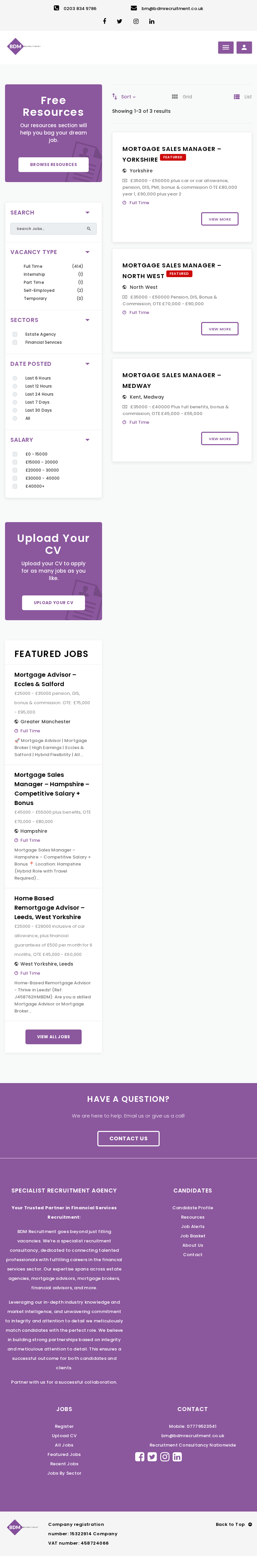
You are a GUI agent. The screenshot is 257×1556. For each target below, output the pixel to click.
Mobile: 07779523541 (193, 1426)
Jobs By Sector (64, 1473)
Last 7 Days (37, 402)
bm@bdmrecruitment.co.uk (172, 8)
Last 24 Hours (39, 394)
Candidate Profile (192, 1208)
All (27, 418)
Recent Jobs (64, 1464)
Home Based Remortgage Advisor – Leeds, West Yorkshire (49, 907)
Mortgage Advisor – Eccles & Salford (45, 679)
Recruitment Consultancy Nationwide (193, 1445)
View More (220, 219)
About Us (192, 1245)
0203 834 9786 (80, 8)
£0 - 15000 (36, 454)
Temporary (35, 298)
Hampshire (33, 831)
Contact (193, 1254)
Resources (192, 1217)
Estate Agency (40, 334)
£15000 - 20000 (41, 462)
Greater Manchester (45, 721)
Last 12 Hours (38, 386)
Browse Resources (53, 164)
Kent (135, 397)
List (248, 96)
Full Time (33, 266)
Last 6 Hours (38, 378)
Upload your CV (53, 602)
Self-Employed (39, 290)
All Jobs (64, 1445)
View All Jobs (53, 1037)
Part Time (34, 282)
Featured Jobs (64, 1454)
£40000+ (35, 486)
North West (144, 287)
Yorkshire (141, 170)
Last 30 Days (38, 410)
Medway (154, 397)
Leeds (66, 964)
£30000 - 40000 (42, 478)
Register (64, 1426)
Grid (187, 96)
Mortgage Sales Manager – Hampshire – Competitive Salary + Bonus (51, 788)
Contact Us (128, 1138)
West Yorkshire (38, 964)
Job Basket (193, 1236)
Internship (34, 274)
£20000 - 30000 (42, 470)
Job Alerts (193, 1226)
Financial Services (43, 342)
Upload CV (64, 1435)
